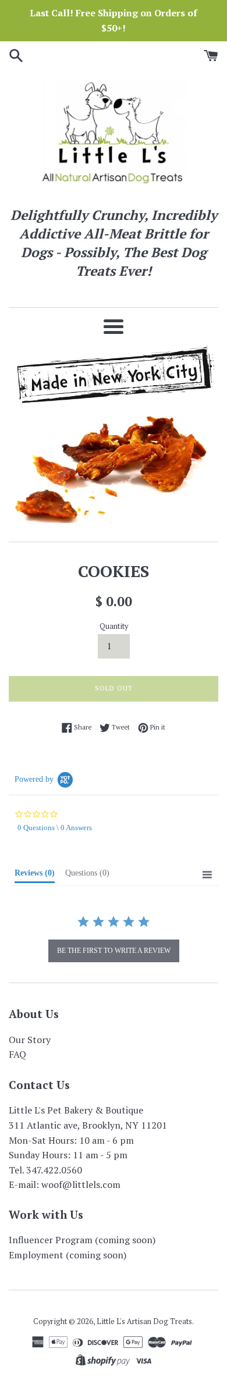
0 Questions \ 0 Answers (54, 827)
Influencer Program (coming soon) (82, 1239)
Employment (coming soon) (67, 1254)
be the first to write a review (114, 951)
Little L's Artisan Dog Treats (144, 1321)
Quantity (114, 626)
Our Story (30, 1039)
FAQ (17, 1054)
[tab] (35, 875)
